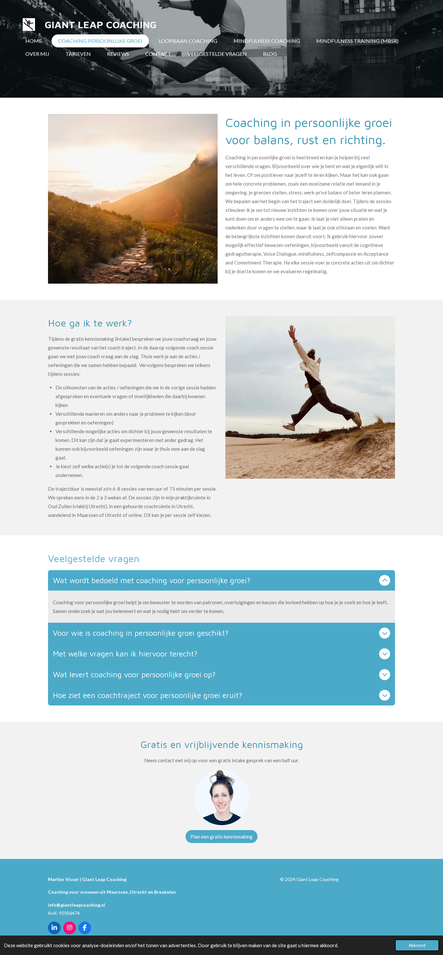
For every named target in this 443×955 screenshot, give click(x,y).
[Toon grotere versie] (221, 797)
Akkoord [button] (417, 945)
